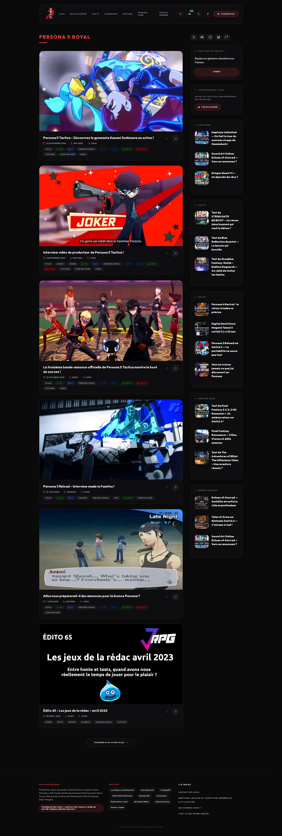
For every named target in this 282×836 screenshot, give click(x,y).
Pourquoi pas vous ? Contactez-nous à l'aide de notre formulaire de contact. (69, 808)
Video (83, 154)
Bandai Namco (207, 490)
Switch (143, 149)
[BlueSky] (218, 37)
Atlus (48, 149)
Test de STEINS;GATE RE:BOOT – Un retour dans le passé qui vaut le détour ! (225, 220)
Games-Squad (117, 807)
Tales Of (121, 722)
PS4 (104, 149)
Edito (60, 722)
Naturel (78, 143)
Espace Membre (163, 14)
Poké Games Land (119, 802)
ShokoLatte (144, 796)
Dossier (127, 14)
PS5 (115, 149)
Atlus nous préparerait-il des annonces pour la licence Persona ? (91, 596)
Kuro (75, 377)
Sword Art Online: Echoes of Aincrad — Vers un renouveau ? (225, 157)
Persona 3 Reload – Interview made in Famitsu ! (78, 486)
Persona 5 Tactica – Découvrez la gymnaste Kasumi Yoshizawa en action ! (98, 138)
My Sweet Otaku (141, 802)
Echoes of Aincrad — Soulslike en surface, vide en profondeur (225, 501)
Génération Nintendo (122, 796)
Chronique (111, 14)
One (61, 149)
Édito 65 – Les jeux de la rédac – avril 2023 (75, 710)
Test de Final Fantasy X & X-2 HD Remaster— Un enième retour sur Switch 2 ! (224, 413)
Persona (83, 498)
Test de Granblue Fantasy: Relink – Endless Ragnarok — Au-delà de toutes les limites (224, 266)
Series (128, 149)
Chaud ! (60, 264)
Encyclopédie (78, 14)
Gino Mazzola (147, 790)
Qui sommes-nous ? (189, 808)
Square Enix (206, 398)
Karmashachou (163, 802)
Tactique (50, 154)
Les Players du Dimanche (122, 790)
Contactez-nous (188, 792)
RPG (116, 498)
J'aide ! (217, 71)
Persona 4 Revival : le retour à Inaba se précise (225, 308)
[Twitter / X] (194, 37)
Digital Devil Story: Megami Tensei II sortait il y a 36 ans (224, 327)
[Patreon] (226, 37)
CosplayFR (165, 790)
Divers (73, 264)
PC (72, 149)
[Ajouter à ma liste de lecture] (167, 139)
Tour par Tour (67, 154)
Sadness (71, 492)
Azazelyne (162, 796)
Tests (95, 14)
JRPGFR (72, 722)
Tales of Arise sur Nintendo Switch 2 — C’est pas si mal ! (224, 520)
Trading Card (143, 14)
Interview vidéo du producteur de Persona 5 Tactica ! (83, 252)
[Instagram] (210, 37)
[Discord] (202, 37)
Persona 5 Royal (87, 149)
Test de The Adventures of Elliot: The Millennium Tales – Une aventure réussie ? (225, 460)
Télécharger (209, 107)
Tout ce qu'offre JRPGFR (193, 814)
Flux (62, 14)
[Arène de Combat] (207, 13)
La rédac (85, 722)
